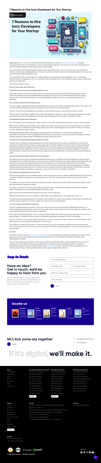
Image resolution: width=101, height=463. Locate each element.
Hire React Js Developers (36, 374)
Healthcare (10, 407)
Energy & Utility (11, 426)
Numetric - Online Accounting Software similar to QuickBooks (46, 405)
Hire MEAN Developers (35, 383)
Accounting (10, 412)
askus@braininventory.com (85, 339)
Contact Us (10, 381)
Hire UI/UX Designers (35, 388)
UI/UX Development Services (15, 441)
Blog (8, 379)
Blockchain (10, 410)
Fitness (9, 405)
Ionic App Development (79, 391)
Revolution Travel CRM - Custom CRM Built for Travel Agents (45, 412)
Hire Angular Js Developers (36, 372)
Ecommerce (10, 424)
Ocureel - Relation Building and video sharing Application (45, 419)
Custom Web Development (58, 372)
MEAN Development (56, 383)
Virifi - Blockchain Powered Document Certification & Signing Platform (48, 410)
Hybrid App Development (80, 386)
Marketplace (10, 414)
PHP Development (56, 391)
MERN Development (56, 386)
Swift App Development (79, 383)
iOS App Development (79, 374)
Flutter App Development (80, 381)
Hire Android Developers (36, 391)
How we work (11, 374)
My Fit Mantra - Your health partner (39, 417)
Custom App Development (80, 372)
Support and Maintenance (14, 438)
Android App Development (80, 376)
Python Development (57, 393)
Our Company (11, 372)
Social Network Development (81, 405)
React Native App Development (81, 379)
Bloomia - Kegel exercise (36, 407)
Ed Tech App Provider (13, 417)
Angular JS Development (58, 374)
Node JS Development (57, 379)
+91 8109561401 (82, 343)
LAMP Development (56, 388)
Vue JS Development (56, 381)
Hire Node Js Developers (36, 376)
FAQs (8, 383)
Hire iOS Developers (34, 393)
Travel (8, 419)
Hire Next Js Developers (35, 381)
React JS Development (57, 376)
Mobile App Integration (79, 388)
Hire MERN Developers (35, 386)
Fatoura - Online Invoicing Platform (39, 414)
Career (9, 376)
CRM (8, 422)
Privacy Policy (11, 386)
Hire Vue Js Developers (35, 379)
